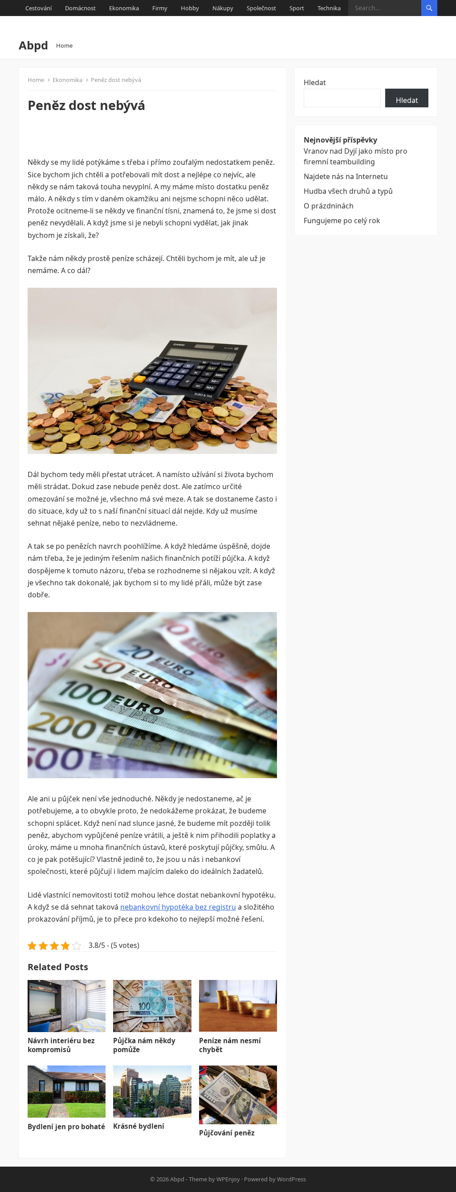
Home (64, 45)
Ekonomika (124, 8)
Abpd (33, 45)
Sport (296, 8)
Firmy (159, 8)
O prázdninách (329, 206)
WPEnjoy (228, 1179)
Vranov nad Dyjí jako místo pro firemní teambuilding (355, 156)
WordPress (291, 1179)
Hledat (315, 82)
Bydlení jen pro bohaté (66, 1126)
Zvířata (34, 24)
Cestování (38, 8)
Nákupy (222, 8)
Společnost (261, 8)
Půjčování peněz (226, 1132)
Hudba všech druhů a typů (348, 191)
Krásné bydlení (138, 1126)
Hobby (190, 8)
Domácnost (80, 8)
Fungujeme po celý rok (342, 220)
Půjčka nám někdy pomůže (144, 1045)
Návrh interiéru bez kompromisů (61, 1045)
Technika (329, 8)
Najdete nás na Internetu (346, 176)
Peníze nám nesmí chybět (230, 1045)
